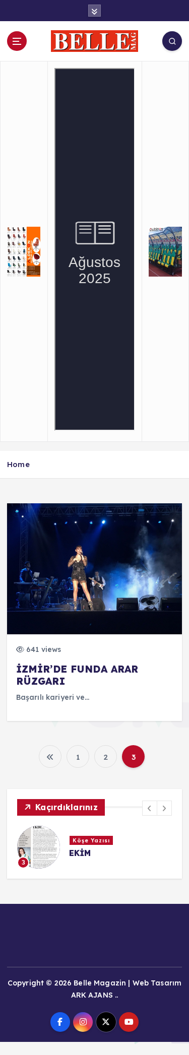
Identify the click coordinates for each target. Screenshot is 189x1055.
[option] (94, 847)
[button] (149, 808)
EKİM (80, 853)
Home (18, 464)
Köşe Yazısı (91, 840)
